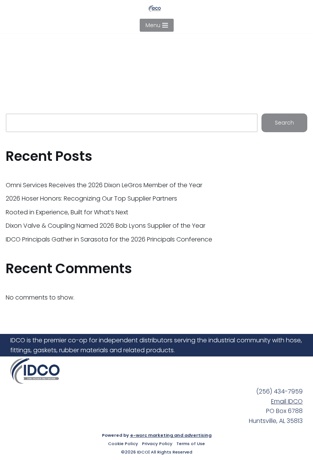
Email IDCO (287, 401)
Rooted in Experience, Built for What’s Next (67, 212)
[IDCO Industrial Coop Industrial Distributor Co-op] (156, 8)
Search (284, 122)
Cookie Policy (123, 443)
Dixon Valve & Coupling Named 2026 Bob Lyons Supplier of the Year (105, 225)
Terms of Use (190, 443)
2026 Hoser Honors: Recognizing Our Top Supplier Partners (91, 198)
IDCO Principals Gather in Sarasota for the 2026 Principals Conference (109, 239)
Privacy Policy (157, 443)
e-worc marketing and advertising (170, 435)
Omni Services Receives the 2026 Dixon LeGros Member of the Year (104, 185)
